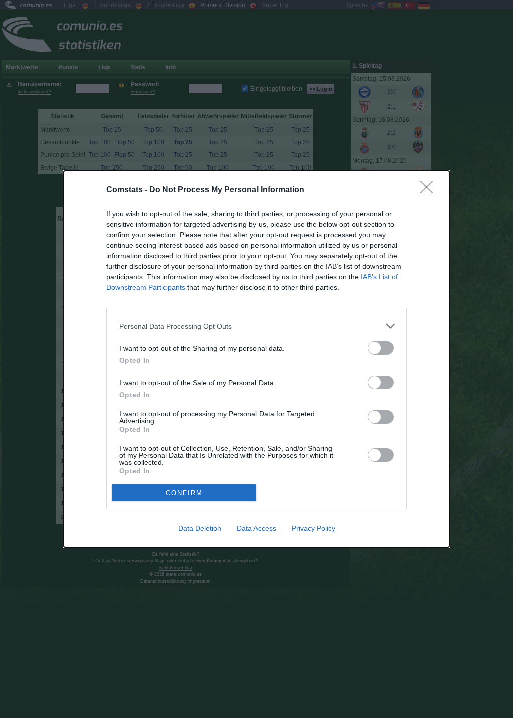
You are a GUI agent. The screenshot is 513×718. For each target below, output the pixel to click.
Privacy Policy (313, 528)
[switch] (381, 348)
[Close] (429, 190)
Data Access (256, 528)
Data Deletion (199, 528)
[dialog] (256, 359)
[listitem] (256, 326)
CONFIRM (184, 493)
